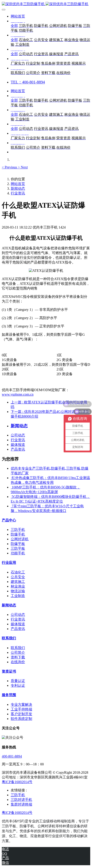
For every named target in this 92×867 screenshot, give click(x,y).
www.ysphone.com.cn (17, 394)
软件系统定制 (21, 719)
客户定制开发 (21, 714)
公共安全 (18, 577)
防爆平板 (18, 544)
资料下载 (18, 657)
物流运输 (18, 591)
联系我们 (9, 638)
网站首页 (18, 16)
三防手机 (18, 530)
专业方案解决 (21, 704)
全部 (14, 26)
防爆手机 (18, 534)
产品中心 (9, 520)
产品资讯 (18, 449)
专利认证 (18, 685)
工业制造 (18, 596)
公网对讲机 (20, 539)
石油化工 (18, 572)
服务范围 (9, 695)
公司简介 (18, 652)
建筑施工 (18, 582)
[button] (10, 167)
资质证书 (9, 671)
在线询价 (18, 662)
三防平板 (18, 548)
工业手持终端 (21, 709)
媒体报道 (18, 445)
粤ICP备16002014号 (17, 782)
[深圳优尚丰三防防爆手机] (46, 4)
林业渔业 (18, 586)
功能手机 (18, 553)
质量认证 (18, 681)
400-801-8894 (12, 756)
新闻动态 (18, 188)
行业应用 (9, 562)
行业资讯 (18, 193)
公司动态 (18, 435)
